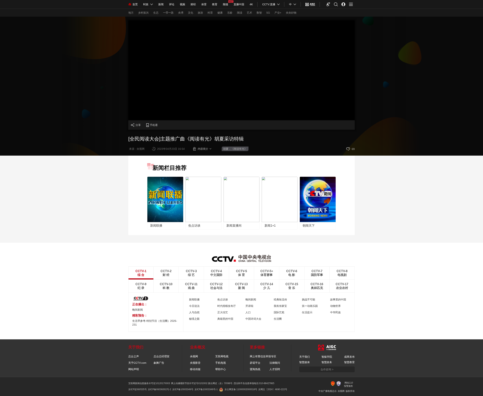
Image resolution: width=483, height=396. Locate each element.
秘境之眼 (194, 318)
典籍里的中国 (225, 318)
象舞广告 (159, 362)
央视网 (194, 356)
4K (251, 4)
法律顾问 (274, 362)
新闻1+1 (270, 225)
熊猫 (225, 4)
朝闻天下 (309, 225)
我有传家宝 (280, 305)
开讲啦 (249, 305)
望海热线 (255, 369)
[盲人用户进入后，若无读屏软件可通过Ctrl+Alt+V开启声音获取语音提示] (328, 4)
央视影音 (195, 362)
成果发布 (349, 356)
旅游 (200, 12)
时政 (145, 4)
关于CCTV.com (137, 362)
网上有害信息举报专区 (263, 356)
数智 (259, 12)
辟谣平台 (255, 362)
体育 (204, 4)
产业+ (278, 12)
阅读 (239, 12)
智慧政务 (326, 362)
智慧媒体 (304, 362)
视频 (182, 4)
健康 (220, 12)
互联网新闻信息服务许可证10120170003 (149, 383)
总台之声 (133, 356)
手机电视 (220, 362)
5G (268, 12)
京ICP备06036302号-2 (159, 389)
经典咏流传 (280, 299)
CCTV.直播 (268, 4)
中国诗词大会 (253, 318)
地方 (131, 12)
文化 (190, 12)
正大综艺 (222, 312)
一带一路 (168, 12)
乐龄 (229, 12)
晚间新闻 (137, 309)
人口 (248, 312)
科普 (210, 12)
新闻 (161, 4)
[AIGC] (310, 4)
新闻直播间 (234, 225)
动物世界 (335, 305)
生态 (155, 12)
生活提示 (307, 312)
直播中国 (239, 4)
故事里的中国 (338, 299)
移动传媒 (195, 369)
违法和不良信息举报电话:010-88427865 (254, 383)
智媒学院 (326, 356)
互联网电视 (221, 356)
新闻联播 (156, 225)
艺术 (249, 12)
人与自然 (194, 312)
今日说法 (194, 305)
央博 (180, 12)
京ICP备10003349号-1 (206, 389)
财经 (193, 4)
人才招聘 (274, 369)
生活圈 (278, 318)
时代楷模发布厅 (226, 305)
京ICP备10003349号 (182, 389)
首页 (135, 4)
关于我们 (304, 356)
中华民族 (335, 312)
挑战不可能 (308, 299)
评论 (171, 4)
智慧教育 (349, 362)
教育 (214, 4)
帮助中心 (220, 369)
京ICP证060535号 (137, 389)
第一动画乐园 (310, 305)
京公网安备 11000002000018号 (241, 389)
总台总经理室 (161, 356)
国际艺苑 (279, 312)
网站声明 (133, 369)
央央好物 (291, 12)
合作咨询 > (327, 369)
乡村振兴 (143, 12)
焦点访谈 (194, 225)
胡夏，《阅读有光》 (235, 148)
